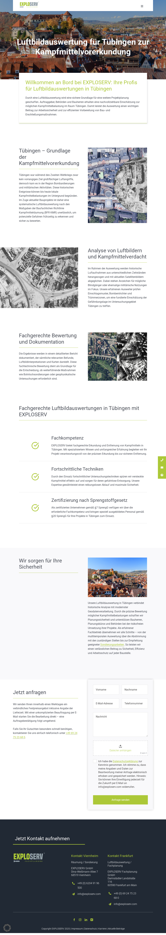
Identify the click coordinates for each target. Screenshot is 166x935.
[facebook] (74, 919)
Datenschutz (90, 928)
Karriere (102, 928)
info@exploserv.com (89, 893)
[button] (7, 928)
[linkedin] (86, 919)
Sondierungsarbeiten (112, 644)
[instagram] (80, 919)
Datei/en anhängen (120, 750)
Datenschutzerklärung (125, 761)
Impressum (77, 928)
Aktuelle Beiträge (116, 928)
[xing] (91, 919)
